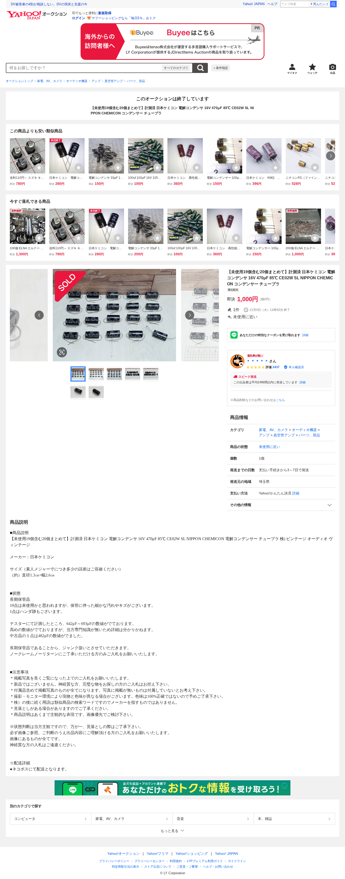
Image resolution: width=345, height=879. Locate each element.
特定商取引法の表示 (125, 866)
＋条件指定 (220, 68)
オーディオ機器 (76, 81)
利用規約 (176, 861)
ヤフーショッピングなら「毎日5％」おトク (124, 18)
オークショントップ (19, 81)
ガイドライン (237, 861)
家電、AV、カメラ (49, 81)
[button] (281, 505)
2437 (276, 367)
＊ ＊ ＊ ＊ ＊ (257, 361)
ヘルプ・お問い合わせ (218, 866)
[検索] (333, 4)
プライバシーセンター (149, 861)
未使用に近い (269, 447)
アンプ (96, 81)
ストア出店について (157, 866)
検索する (200, 68)
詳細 (305, 335)
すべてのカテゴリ (176, 68)
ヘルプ (272, 4)
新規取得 (104, 13)
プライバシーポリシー (114, 861)
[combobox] (84, 67)
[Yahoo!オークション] (37, 12)
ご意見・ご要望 (187, 866)
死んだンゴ (320, 4)
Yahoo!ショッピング (192, 853)
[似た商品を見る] (62, 352)
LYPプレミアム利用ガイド (205, 861)
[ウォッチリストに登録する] (39, 167)
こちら (280, 400)
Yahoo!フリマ (157, 853)
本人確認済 (296, 367)
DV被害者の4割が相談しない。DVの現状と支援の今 (49, 4)
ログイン (78, 18)
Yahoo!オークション (123, 853)
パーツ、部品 (136, 81)
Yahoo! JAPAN (253, 4)
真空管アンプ (114, 81)
